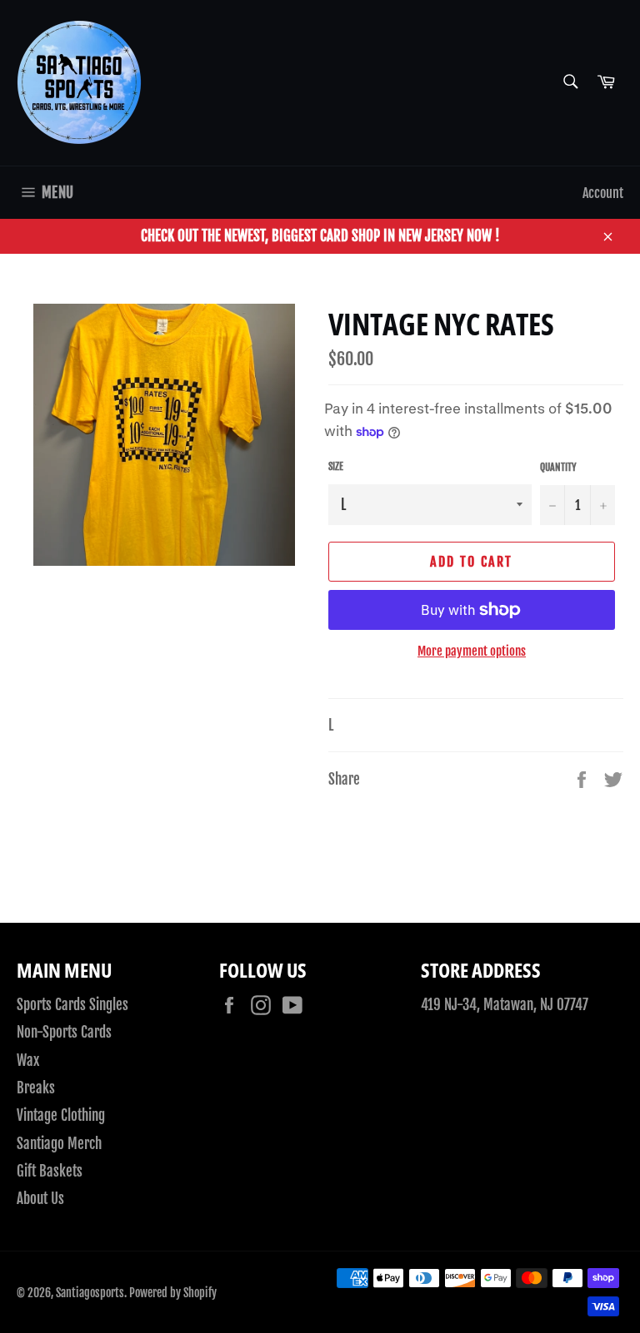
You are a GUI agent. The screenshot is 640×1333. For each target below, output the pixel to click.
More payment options (472, 651)
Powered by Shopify (173, 1293)
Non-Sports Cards (64, 1032)
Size (335, 466)
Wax (28, 1060)
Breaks (36, 1088)
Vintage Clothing (61, 1115)
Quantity (558, 467)
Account (602, 193)
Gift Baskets (49, 1171)
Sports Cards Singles (72, 1004)
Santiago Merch (59, 1143)
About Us (40, 1198)
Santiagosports (90, 1293)
